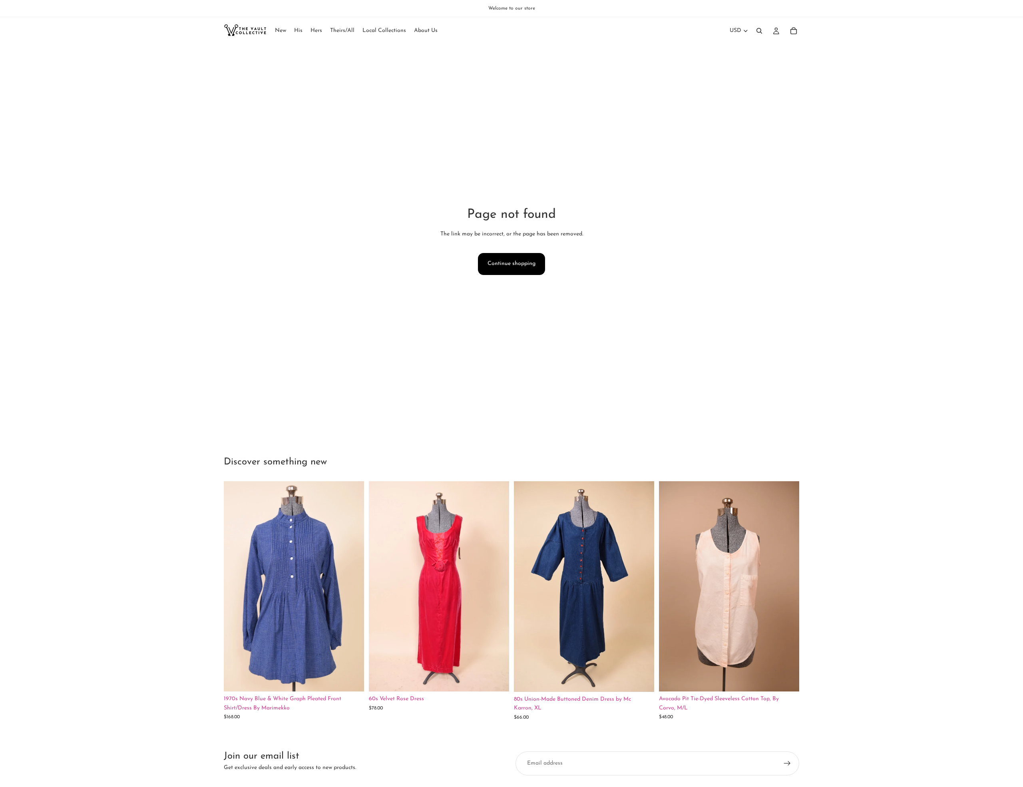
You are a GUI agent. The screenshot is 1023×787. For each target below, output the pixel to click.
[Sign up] (787, 763)
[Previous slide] (236, 586)
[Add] (351, 679)
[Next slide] (352, 586)
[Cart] (793, 31)
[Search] (759, 31)
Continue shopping (511, 264)
